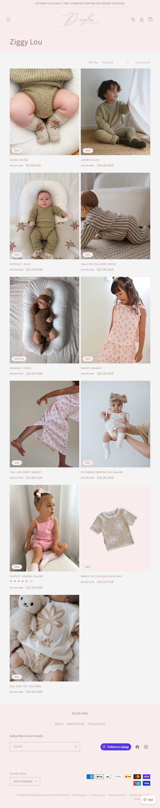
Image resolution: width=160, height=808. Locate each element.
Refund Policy (75, 723)
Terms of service (117, 795)
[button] (8, 19)
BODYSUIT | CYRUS (20, 368)
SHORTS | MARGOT (91, 368)
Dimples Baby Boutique (37, 795)
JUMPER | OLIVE (90, 160)
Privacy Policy (96, 723)
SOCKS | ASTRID (19, 160)
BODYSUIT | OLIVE (20, 264)
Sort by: (93, 62)
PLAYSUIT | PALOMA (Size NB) (26, 576)
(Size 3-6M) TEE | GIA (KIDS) (25, 686)
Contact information (139, 795)
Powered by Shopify (59, 795)
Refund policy (80, 795)
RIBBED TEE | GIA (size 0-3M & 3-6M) (101, 576)
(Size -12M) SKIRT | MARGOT (26, 472)
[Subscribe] (75, 746)
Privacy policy (98, 795)
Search (59, 723)
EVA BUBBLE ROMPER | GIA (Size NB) (102, 472)
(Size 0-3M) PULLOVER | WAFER (98, 264)
